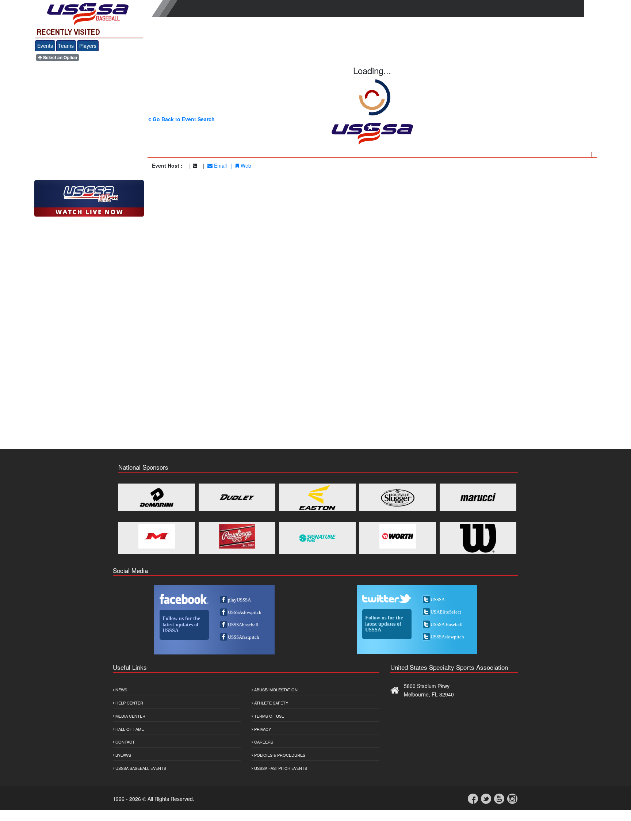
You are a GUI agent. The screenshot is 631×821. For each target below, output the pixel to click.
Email (220, 165)
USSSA (438, 599)
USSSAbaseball (243, 624)
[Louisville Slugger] (397, 497)
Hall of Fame (129, 729)
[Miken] (156, 536)
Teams (66, 45)
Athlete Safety (270, 703)
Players (87, 45)
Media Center (129, 716)
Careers (263, 742)
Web (245, 165)
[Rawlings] (237, 536)
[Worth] (397, 536)
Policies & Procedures (279, 755)
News (120, 689)
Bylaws (122, 755)
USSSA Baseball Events (140, 768)
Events (45, 45)
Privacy (262, 729)
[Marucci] (478, 497)
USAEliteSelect (446, 612)
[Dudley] (237, 497)
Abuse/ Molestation (275, 689)
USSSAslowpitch (244, 612)
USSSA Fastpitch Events (280, 768)
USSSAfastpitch (243, 637)
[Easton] (317, 497)
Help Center (128, 703)
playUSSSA (239, 600)
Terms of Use (268, 716)
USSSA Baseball (447, 624)
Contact (124, 742)
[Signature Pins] (317, 538)
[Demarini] (156, 497)
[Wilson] (478, 538)
